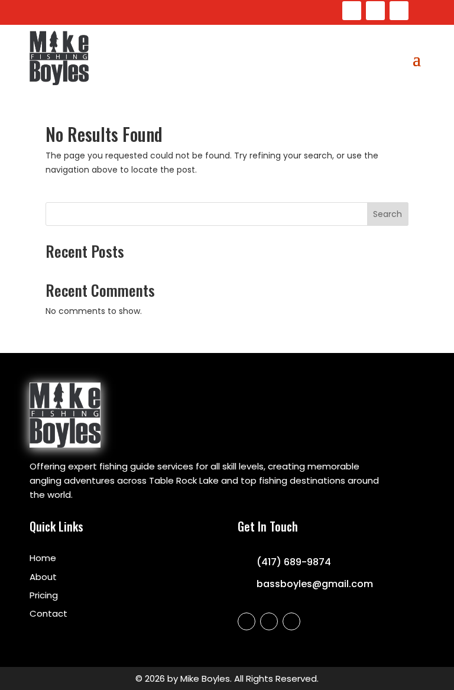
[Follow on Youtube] (351, 10)
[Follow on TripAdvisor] (399, 10)
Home (43, 558)
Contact (48, 613)
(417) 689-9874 (294, 562)
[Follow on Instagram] (375, 10)
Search (387, 214)
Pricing (44, 595)
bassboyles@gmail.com (315, 584)
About (43, 577)
